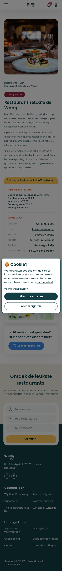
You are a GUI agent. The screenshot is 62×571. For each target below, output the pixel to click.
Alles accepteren (31, 296)
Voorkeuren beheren (16, 288)
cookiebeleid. (45, 282)
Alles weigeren (31, 306)
